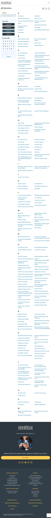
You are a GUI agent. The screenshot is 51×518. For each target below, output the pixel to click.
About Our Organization (35, 475)
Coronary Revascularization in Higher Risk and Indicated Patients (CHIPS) (42, 67)
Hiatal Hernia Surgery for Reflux (25, 154)
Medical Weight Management (24, 222)
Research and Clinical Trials (12, 488)
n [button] (5, 46)
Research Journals (12, 492)
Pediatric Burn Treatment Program (25, 274)
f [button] (13, 41)
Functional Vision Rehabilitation (42, 111)
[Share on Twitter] (49, 9)
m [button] (3, 46)
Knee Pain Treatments (23, 188)
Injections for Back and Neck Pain (25, 170)
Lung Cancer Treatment (40, 200)
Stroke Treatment (38, 358)
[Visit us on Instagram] (31, 462)
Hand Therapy (21, 142)
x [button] (13, 48)
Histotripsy (37, 152)
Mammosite (20, 213)
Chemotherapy (21, 76)
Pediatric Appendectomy (23, 265)
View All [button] (8, 56)
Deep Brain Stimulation (23, 86)
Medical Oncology (22, 219)
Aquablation (37, 16)
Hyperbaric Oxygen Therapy (41, 158)
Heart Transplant (21, 149)
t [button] (5, 48)
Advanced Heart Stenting (23, 18)
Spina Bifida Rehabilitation (24, 350)
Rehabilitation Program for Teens (25, 326)
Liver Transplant (38, 197)
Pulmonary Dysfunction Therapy (42, 300)
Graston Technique (39, 127)
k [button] (11, 43)
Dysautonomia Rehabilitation (41, 91)
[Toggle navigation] (48, 3)
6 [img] (7, 53)
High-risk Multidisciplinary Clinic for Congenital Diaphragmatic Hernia (25, 158)
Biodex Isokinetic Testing (23, 39)
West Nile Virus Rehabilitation (24, 415)
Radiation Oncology (22, 314)
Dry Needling (37, 86)
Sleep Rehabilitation (22, 345)
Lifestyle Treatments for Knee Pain (25, 206)
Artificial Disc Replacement (41, 25)
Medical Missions (35, 492)
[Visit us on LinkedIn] (20, 462)
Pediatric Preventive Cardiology (42, 269)
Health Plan (35, 506)
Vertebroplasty (38, 402)
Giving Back (35, 488)
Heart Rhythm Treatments (23, 147)
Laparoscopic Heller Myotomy (24, 195)
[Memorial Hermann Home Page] (6, 2)
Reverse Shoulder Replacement (25, 329)
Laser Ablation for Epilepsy (24, 204)
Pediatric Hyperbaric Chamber (41, 256)
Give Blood (35, 496)
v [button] (9, 48)
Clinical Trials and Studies (12, 491)
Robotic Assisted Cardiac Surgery (42, 320)
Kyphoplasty (37, 188)
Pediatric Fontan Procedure (24, 299)
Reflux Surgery (21, 321)
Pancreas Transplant (22, 256)
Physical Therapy (38, 288)
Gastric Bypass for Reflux (23, 128)
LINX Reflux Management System (42, 195)
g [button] (3, 43)
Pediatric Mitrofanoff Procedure (42, 266)
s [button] (3, 48)
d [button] (9, 41)
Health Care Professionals (12, 473)
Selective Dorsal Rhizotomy (24, 338)
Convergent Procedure (40, 63)
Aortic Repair (21, 32)
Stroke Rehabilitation (39, 356)
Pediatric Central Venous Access (25, 279)
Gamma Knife (21, 123)
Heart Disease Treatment (23, 144)
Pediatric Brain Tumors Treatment (25, 271)
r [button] (13, 46)
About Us (35, 473)
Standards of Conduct (12, 483)
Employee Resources (12, 500)
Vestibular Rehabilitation (40, 404)
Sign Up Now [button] (25, 457)
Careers (12, 509)
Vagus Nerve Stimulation (23, 402)
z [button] (5, 51)
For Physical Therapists (12, 478)
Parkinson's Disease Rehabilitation (25, 258)
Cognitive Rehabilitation (40, 53)
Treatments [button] (8, 31)
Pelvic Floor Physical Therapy (41, 278)
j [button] (9, 43)
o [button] (7, 46)
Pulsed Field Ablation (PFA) (41, 305)
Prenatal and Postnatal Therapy (42, 293)
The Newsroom (35, 480)
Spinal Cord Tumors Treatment (41, 339)
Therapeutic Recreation (23, 365)
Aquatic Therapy (38, 18)
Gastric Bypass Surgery (23, 130)
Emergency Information (35, 482)
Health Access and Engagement (35, 477)
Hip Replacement (38, 147)
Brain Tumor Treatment (23, 44)
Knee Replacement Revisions (41, 186)
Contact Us (35, 485)
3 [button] (13, 51)
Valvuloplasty (21, 404)
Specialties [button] (8, 24)
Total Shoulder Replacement (24, 384)
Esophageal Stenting (39, 98)
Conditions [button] (8, 27)
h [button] (5, 43)
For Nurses (12, 477)
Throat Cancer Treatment (23, 375)
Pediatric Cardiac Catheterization (25, 276)
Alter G (19, 23)
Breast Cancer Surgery (23, 46)
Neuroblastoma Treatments (24, 236)
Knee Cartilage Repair (23, 186)
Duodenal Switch (38, 89)
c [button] (7, 41)
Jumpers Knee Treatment (23, 177)
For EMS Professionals (12, 480)
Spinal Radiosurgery (39, 346)
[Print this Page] (43, 9)
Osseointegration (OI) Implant (41, 247)
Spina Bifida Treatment (23, 353)
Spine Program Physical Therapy (42, 351)
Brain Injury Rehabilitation (23, 41)
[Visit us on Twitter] (28, 462)
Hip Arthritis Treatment (40, 139)
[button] (14, 15)
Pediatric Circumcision (23, 281)
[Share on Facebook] (46, 9)
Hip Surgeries (38, 149)
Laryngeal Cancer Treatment (24, 201)
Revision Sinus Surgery (40, 314)
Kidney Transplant (22, 183)
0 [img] (7, 51)
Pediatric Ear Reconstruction (24, 289)
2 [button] (11, 51)
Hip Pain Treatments (39, 142)
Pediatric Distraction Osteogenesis (25, 286)
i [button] (7, 43)
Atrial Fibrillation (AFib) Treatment (42, 30)
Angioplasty (20, 30)
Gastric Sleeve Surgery (23, 133)
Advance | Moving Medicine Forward (12, 485)
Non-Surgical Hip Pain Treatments (42, 240)
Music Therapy (38, 227)
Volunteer (35, 494)
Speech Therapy (21, 348)
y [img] (3, 51)
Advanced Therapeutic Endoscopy (25, 21)
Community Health (35, 491)
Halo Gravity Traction (22, 139)
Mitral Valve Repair (39, 217)
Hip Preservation (38, 144)
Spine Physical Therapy (40, 348)
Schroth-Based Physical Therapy (25, 335)
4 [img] (3, 53)
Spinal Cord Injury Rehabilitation (25, 355)
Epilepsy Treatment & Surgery (24, 104)
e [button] (11, 41)
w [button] (11, 48)
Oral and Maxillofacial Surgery (24, 249)
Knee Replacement (39, 183)
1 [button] (9, 51)
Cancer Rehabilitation (23, 53)
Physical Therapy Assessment (41, 291)
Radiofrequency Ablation (23, 319)
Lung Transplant (38, 202)
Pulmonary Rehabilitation (40, 302)
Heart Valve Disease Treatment (25, 152)
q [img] (11, 46)
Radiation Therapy (22, 316)
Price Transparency (12, 506)
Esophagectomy (38, 100)
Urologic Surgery (22, 395)
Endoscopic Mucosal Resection (25, 98)
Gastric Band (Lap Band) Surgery (25, 125)
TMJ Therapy (21, 382)
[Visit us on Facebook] (23, 462)
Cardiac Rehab (21, 55)
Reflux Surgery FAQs (22, 324)
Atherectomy (37, 27)
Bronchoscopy (38, 43)
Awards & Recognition (35, 478)
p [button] (9, 46)
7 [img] (9, 53)
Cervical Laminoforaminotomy (24, 73)
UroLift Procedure (22, 393)
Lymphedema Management (41, 205)
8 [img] (11, 53)
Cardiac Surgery (21, 58)
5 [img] (5, 53)
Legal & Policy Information (35, 500)
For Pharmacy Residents (12, 482)
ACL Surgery (21, 16)
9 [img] (13, 53)
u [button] (7, 48)
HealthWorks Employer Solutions (35, 483)
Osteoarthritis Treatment (40, 249)
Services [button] (8, 34)
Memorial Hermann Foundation (35, 503)
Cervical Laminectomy (23, 71)
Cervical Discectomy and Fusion (25, 68)
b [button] (5, 41)
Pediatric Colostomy (22, 284)
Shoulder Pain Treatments (23, 340)
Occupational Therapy (23, 247)
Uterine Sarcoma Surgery (40, 393)
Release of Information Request (12, 503)
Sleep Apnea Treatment (23, 343)
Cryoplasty (37, 75)
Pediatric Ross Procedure (40, 271)
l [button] (13, 43)
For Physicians (12, 475)
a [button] (3, 41)
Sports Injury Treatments (40, 353)
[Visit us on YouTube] (26, 462)
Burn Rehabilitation (39, 45)
